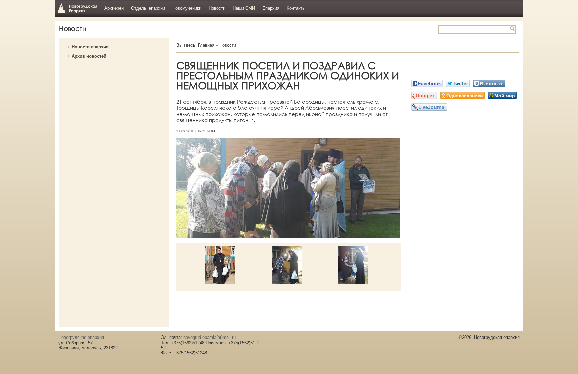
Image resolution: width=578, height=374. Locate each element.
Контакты (296, 8)
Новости (217, 8)
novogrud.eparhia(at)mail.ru (209, 337)
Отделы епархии (148, 8)
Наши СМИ (244, 8)
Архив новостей (89, 56)
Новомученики (186, 8)
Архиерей (114, 8)
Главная (206, 45)
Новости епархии (90, 46)
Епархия (270, 8)
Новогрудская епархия (77, 8)
